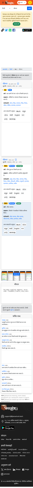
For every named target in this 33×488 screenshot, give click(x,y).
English (17, 115)
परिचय (2, 439)
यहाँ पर (12, 310)
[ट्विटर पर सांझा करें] (6, 30)
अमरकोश (5, 69)
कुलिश (3, 328)
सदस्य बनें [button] (16, 24)
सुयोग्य (3, 377)
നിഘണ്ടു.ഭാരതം (6, 452)
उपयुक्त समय (5, 340)
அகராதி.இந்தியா (22, 449)
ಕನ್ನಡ (23, 111)
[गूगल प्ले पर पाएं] (27, 30)
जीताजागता (6, 219)
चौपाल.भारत (22, 455)
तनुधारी (22, 181)
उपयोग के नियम (16, 439)
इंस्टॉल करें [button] (16, 274)
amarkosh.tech (13, 455)
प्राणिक (11, 183)
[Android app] (8, 428)
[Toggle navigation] (3, 2)
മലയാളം (12, 119)
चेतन (11, 103)
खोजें (29, 8)
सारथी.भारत (4, 458)
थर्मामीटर (4, 371)
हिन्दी (11, 69)
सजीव (15, 183)
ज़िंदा (14, 103)
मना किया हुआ (5, 389)
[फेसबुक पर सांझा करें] (13, 30)
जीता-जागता (20, 216)
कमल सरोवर (5, 334)
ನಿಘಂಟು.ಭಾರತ (17, 452)
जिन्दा (25, 103)
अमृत (11, 179)
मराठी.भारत (3, 449)
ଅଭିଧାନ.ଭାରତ (26, 452)
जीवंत (4, 105)
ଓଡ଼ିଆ (6, 115)
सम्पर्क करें (24, 439)
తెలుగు (18, 111)
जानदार (18, 103)
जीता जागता (13, 216)
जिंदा (22, 103)
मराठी (11, 115)
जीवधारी (13, 181)
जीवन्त (5, 83)
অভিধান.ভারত (4, 455)
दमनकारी (4, 383)
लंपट (3, 365)
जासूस (3, 320)
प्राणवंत (13, 105)
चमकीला (4, 346)
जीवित (8, 105)
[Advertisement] (16, 49)
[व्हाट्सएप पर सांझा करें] (10, 30)
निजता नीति (8, 439)
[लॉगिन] (30, 2)
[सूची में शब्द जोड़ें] (18, 83)
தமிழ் (5, 119)
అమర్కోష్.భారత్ (12, 449)
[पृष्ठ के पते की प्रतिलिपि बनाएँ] (2, 30)
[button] (3, 276)
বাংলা (23, 115)
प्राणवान (18, 105)
